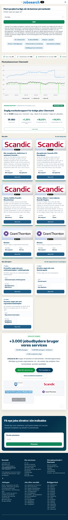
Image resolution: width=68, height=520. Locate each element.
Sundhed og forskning (8, 496)
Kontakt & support (29, 464)
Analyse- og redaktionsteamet (56, 473)
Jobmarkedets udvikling (53, 44)
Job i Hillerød (51, 501)
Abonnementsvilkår (30, 466)
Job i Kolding (51, 494)
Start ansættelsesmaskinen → (34, 375)
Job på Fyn (27, 498)
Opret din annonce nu (25, 370)
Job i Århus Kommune (30, 486)
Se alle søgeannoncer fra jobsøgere (55, 261)
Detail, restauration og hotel (10, 485)
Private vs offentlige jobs (15, 44)
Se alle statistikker (33, 39)
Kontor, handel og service (9, 493)
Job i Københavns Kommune (32, 485)
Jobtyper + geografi (47, 39)
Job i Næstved (51, 509)
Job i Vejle (50, 498)
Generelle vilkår (29, 467)
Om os (26, 463)
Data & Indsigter (52, 465)
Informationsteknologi (8, 488)
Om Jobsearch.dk (20, 39)
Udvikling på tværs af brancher (34, 48)
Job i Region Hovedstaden (32, 488)
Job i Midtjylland (29, 502)
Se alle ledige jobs (60, 136)
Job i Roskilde (51, 499)
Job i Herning (51, 502)
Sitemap (26, 474)
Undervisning (6, 498)
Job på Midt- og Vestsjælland (33, 494)
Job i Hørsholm (51, 504)
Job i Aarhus (50, 486)
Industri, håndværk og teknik (10, 486)
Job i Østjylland (29, 501)
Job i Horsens (51, 507)
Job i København (52, 485)
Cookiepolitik (28, 472)
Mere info (17, 177)
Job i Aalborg (51, 490)
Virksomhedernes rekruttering (34, 44)
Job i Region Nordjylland (31, 490)
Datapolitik (27, 471)
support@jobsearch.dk (9, 467)
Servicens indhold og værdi (32, 469)
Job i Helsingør (51, 506)
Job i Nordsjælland (30, 493)
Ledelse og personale (8, 494)
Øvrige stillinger (6, 501)
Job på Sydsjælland (30, 496)
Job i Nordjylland (29, 499)
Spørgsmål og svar (52, 466)
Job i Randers (51, 493)
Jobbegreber (51, 469)
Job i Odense (51, 488)
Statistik (49, 468)
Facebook (3, 478)
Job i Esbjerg (51, 491)
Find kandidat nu (44, 370)
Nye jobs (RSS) (28, 475)
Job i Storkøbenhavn (30, 491)
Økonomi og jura (7, 499)
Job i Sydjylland (29, 504)
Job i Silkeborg (51, 496)
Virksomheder (51, 471)
